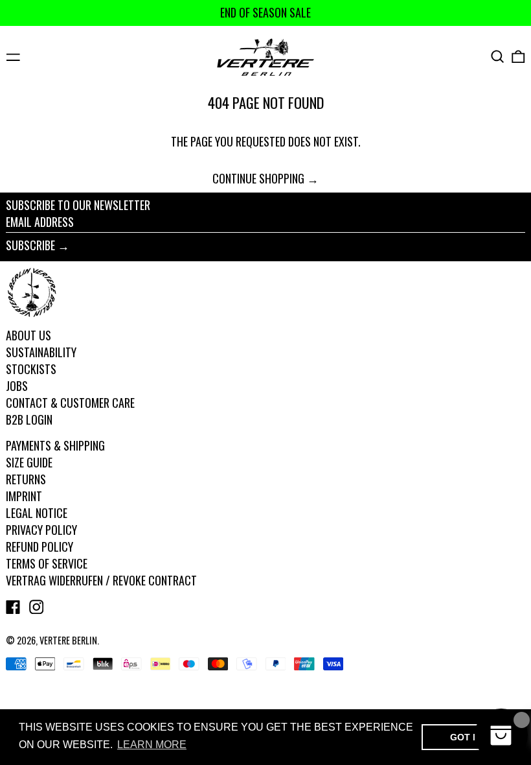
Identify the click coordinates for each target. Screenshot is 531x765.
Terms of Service (46, 563)
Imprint (24, 496)
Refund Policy (39, 546)
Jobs (17, 385)
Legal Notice (36, 512)
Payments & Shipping (55, 445)
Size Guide (29, 462)
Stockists (31, 368)
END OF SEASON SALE (265, 12)
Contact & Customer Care (70, 402)
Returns (26, 479)
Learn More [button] (151, 744)
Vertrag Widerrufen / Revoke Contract (101, 580)
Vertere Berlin (68, 640)
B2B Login (29, 419)
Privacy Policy (41, 529)
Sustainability (41, 352)
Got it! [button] (467, 737)
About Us (28, 335)
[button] (497, 56)
